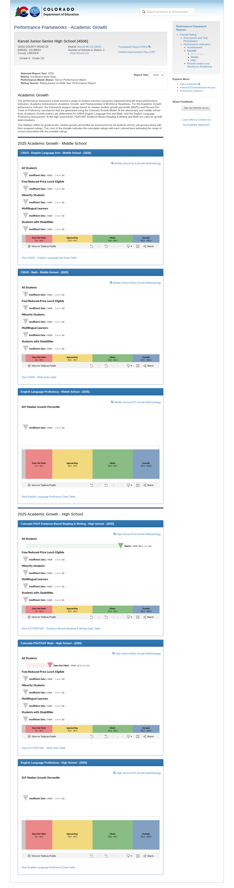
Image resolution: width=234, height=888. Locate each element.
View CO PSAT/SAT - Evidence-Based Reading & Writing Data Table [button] (61, 628)
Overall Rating (188, 34)
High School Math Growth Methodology (138, 653)
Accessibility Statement (196, 124)
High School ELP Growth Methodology (138, 772)
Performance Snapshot (191, 91)
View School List (79, 53)
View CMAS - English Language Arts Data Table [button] (49, 257)
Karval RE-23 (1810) (89, 46)
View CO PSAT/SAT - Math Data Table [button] (44, 747)
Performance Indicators (197, 44)
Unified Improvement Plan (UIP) (136, 51)
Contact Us (204, 119)
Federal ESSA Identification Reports (197, 87)
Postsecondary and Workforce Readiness (199, 65)
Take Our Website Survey (196, 108)
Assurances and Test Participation (196, 39)
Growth (191, 50)
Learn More (189, 119)
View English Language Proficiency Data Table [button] (48, 496)
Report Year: (141, 74)
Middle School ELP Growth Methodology (137, 402)
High (193, 60)
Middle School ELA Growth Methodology (137, 163)
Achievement (194, 47)
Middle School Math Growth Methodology (136, 282)
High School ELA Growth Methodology (138, 534)
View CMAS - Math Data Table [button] (39, 377)
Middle (195, 57)
